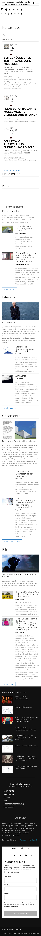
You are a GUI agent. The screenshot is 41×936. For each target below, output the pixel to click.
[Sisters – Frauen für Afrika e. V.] (7, 749)
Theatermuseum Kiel (22, 264)
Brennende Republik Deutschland (19, 441)
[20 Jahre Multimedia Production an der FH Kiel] (20, 564)
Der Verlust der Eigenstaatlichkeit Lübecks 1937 (24, 474)
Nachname (8, 885)
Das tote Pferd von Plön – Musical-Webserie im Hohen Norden (27, 594)
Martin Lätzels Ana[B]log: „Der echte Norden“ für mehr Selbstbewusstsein (26, 720)
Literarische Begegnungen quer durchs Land (25, 349)
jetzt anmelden (20, 913)
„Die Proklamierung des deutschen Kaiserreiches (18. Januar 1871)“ (25, 738)
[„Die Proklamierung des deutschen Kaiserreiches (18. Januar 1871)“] (7, 738)
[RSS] (20, 855)
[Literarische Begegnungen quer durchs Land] (7, 350)
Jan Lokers (18, 478)
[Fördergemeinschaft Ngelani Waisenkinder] (7, 769)
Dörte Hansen (9, 323)
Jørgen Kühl (19, 510)
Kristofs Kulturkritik (11, 211)
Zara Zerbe (20, 376)
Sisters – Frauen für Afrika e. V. (26, 746)
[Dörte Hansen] (20, 311)
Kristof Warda (19, 354)
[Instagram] (15, 855)
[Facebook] (10, 855)
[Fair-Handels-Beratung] (7, 710)
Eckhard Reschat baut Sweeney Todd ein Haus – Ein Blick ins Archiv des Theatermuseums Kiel (26, 257)
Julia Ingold (19, 378)
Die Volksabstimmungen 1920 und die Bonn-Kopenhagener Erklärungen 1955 (25, 503)
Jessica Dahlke (19, 599)
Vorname (7, 876)
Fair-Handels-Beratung (23, 707)
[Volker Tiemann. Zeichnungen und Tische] (7, 229)
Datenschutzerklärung (11, 906)
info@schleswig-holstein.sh (27, 840)
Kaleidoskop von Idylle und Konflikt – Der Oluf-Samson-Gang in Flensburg (25, 758)
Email (6, 893)
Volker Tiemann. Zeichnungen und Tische (24, 229)
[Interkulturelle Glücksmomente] (7, 699)
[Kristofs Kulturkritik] (20, 200)
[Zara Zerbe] (7, 379)
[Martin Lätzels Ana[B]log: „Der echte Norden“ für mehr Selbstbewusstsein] (7, 720)
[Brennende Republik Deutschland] (20, 430)
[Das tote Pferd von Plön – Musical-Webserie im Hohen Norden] (7, 595)
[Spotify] (26, 855)
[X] (31, 855)
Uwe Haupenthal (20, 233)
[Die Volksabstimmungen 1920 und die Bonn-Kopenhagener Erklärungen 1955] (7, 501)
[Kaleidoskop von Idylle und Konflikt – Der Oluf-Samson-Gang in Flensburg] (7, 759)
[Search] (4, 35)
